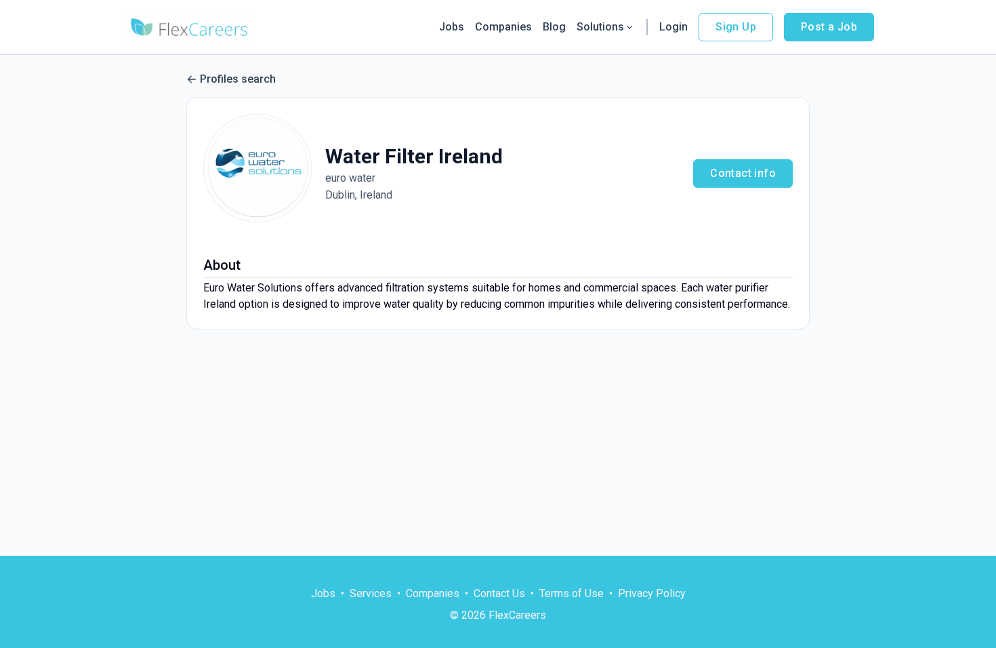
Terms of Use (571, 593)
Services (371, 593)
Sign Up (735, 26)
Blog (554, 26)
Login (673, 26)
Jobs (451, 26)
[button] (257, 168)
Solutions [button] (600, 26)
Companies (503, 26)
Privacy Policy (652, 593)
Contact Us (499, 593)
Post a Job (829, 26)
